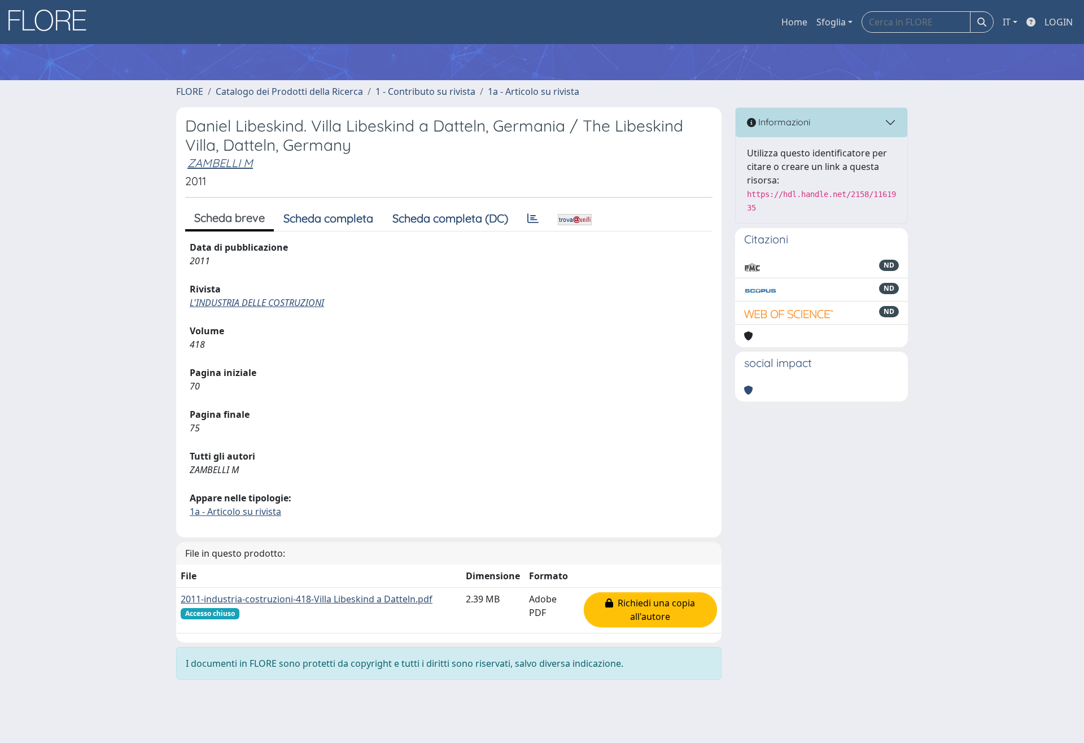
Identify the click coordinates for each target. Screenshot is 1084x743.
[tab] (533, 218)
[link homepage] (51, 22)
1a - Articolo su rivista (533, 91)
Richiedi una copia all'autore (654, 610)
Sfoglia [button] (831, 22)
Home (794, 22)
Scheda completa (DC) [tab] (450, 218)
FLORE (189, 91)
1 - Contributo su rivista (425, 91)
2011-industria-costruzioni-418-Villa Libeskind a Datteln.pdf (306, 599)
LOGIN (1058, 22)
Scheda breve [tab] (229, 218)
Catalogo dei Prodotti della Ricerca (289, 91)
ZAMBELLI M (220, 163)
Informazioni (783, 122)
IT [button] (1007, 22)
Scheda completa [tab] (328, 218)
